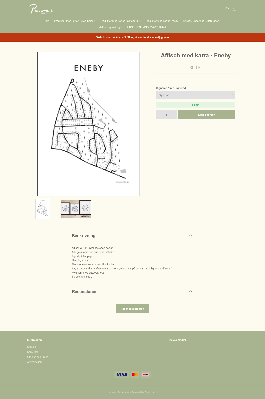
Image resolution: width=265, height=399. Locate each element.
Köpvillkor (32, 352)
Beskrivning (84, 235)
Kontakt (31, 346)
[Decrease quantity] (160, 114)
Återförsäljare (35, 362)
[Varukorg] (234, 9)
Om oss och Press (37, 357)
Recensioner (84, 291)
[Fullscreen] (88, 124)
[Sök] (227, 9)
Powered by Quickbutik (144, 392)
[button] (144, 125)
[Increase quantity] (173, 114)
